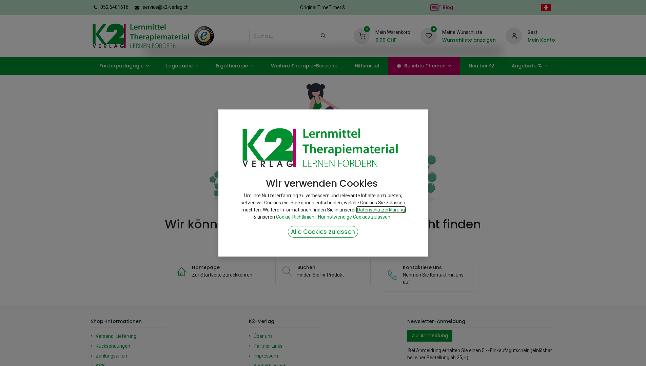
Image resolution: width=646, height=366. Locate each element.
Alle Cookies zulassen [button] (323, 232)
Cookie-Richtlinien (295, 217)
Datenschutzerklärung (381, 209)
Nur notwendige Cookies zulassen (354, 217)
